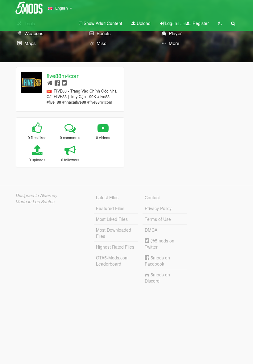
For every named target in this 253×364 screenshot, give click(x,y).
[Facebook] (57, 82)
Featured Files (110, 208)
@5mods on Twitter (159, 244)
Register (200, 23)
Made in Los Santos (35, 201)
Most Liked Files (112, 219)
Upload (143, 23)
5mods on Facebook (157, 260)
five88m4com (63, 76)
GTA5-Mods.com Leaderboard (112, 260)
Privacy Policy (158, 208)
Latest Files (107, 197)
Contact (152, 197)
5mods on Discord (157, 277)
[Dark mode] (220, 23)
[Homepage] (50, 82)
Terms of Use (158, 219)
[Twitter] (64, 82)
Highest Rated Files (115, 247)
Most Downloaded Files (113, 233)
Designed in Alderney (36, 195)
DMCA (151, 230)
